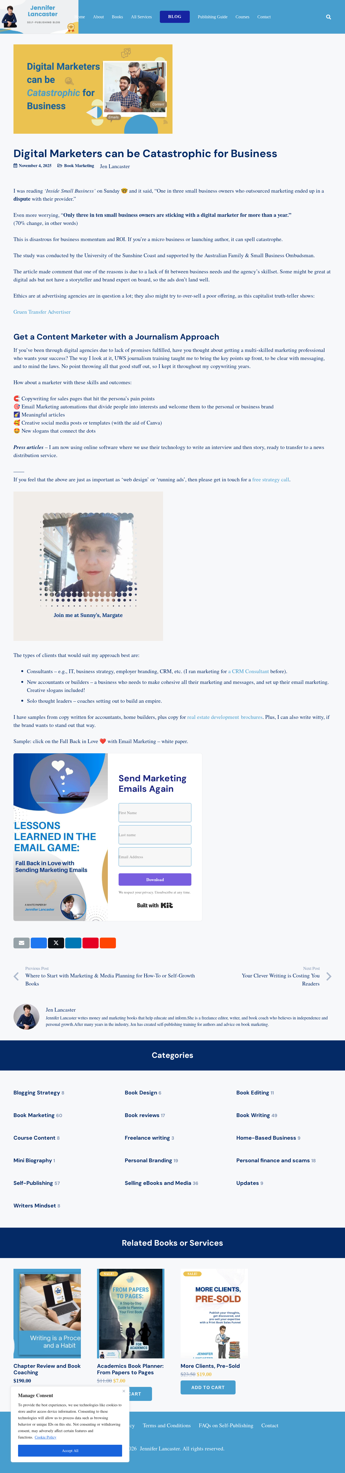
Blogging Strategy (38, 1092)
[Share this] (39, 943)
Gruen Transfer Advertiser (42, 311)
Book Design (143, 1092)
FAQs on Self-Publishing (226, 1425)
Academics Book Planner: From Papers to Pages (130, 1369)
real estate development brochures (225, 716)
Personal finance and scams (276, 1160)
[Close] (123, 1391)
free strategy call (270, 479)
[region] (70, 1424)
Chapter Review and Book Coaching (47, 1369)
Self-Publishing (36, 1182)
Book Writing (256, 1115)
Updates (249, 1182)
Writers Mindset (36, 1205)
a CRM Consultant (248, 671)
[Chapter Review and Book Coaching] (47, 1314)
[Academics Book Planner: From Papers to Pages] (130, 1314)
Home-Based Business (268, 1137)
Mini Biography (34, 1160)
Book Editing (255, 1092)
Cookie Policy (45, 1437)
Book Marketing (79, 165)
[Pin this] (90, 943)
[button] (328, 17)
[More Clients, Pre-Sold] (214, 1314)
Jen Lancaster (115, 166)
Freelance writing (149, 1137)
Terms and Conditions (167, 1425)
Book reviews (145, 1115)
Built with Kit (155, 905)
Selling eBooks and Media (161, 1182)
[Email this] (21, 943)
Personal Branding (151, 1160)
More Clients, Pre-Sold (210, 1365)
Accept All (70, 1450)
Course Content (36, 1137)
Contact (269, 1425)
